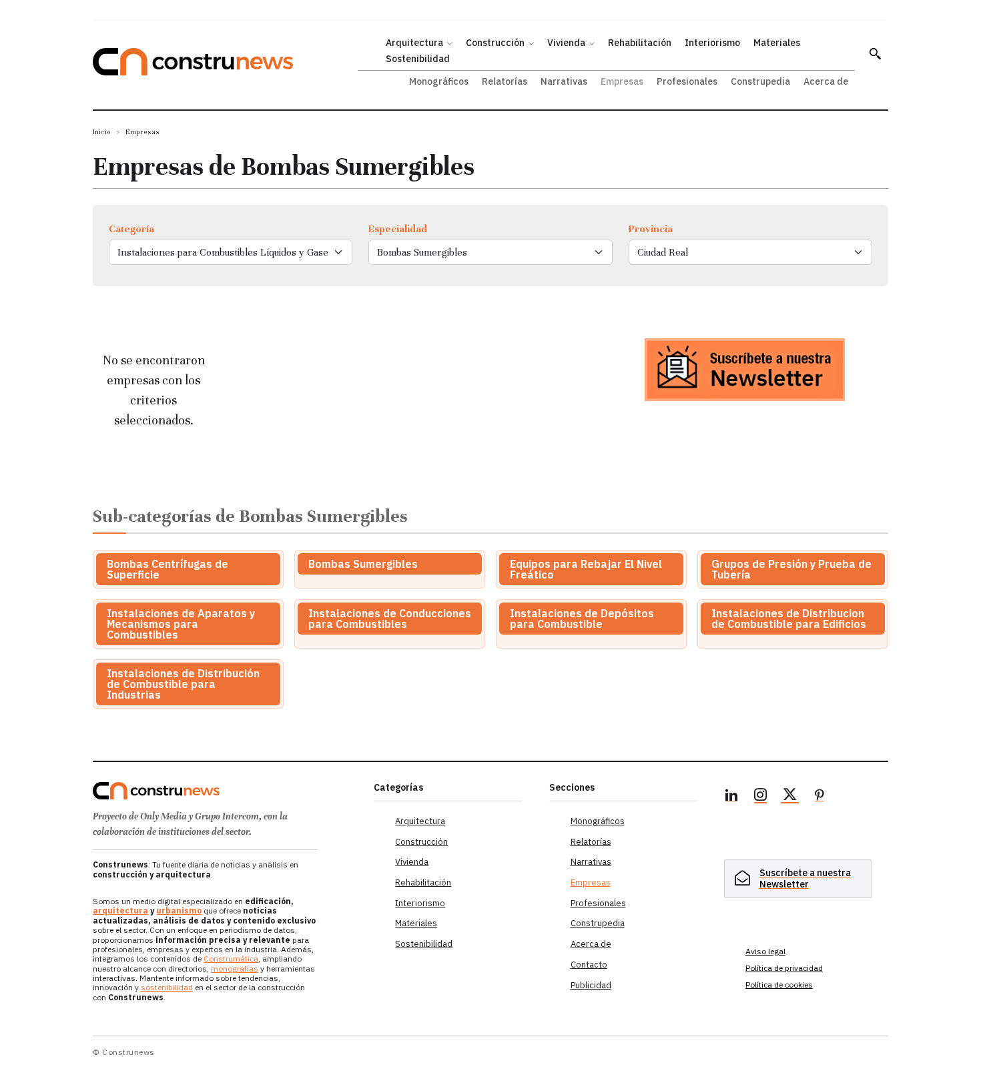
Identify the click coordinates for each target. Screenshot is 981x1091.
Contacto (589, 964)
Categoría (131, 229)
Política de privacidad (784, 968)
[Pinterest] (819, 796)
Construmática (231, 959)
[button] (875, 53)
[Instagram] (760, 796)
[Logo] (225, 790)
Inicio (102, 131)
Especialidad (397, 229)
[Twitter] (790, 796)
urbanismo (179, 910)
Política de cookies (779, 985)
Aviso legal (765, 951)
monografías (234, 969)
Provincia (651, 229)
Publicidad (591, 985)
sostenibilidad (167, 987)
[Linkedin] (731, 796)
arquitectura (120, 910)
